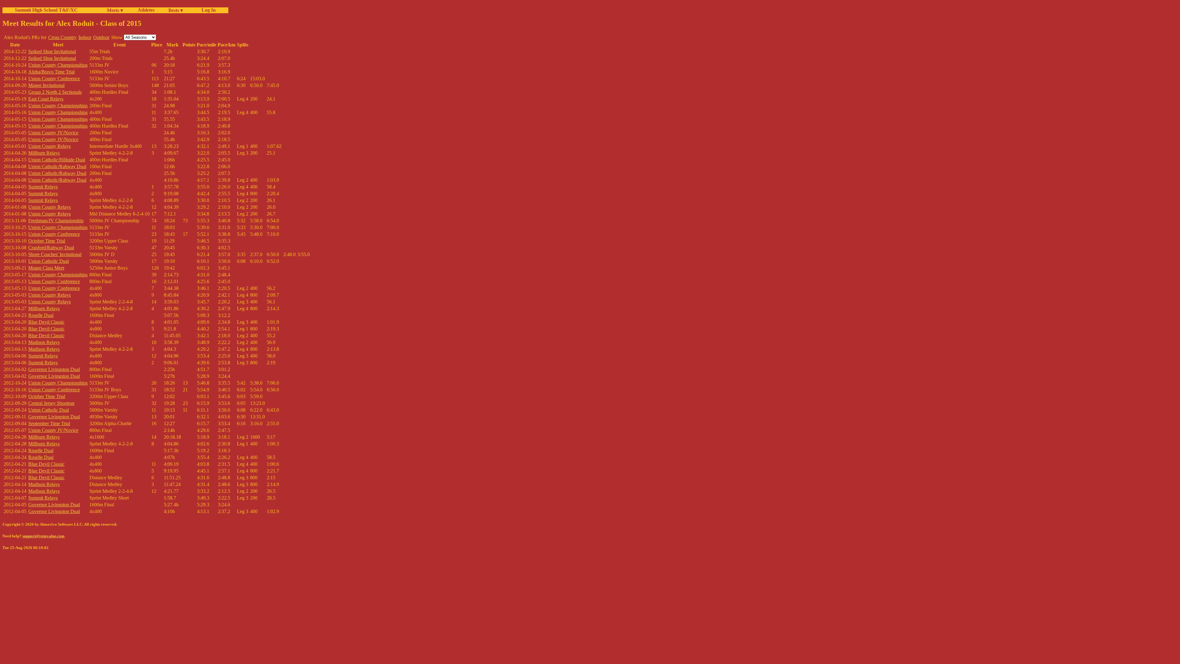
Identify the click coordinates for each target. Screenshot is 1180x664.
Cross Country (62, 37)
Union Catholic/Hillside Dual (56, 159)
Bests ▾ (175, 10)
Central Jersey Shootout (51, 403)
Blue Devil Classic (46, 322)
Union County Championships (58, 65)
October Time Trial (46, 240)
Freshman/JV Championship (56, 220)
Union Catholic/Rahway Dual (57, 166)
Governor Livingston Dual (54, 369)
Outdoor (101, 37)
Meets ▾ (115, 10)
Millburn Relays (44, 153)
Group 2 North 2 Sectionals (55, 92)
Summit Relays (43, 186)
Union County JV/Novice (53, 132)
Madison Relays (44, 342)
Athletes (146, 10)
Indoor (84, 37)
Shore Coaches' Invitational (54, 254)
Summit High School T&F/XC (46, 10)
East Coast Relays (45, 98)
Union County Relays (49, 146)
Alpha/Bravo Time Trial (51, 71)
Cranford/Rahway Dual (51, 247)
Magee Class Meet (46, 268)
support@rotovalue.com (43, 536)
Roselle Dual (40, 315)
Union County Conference (54, 78)
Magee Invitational (46, 85)
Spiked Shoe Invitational (52, 51)
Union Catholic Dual (48, 261)
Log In (207, 10)
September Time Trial (49, 423)
